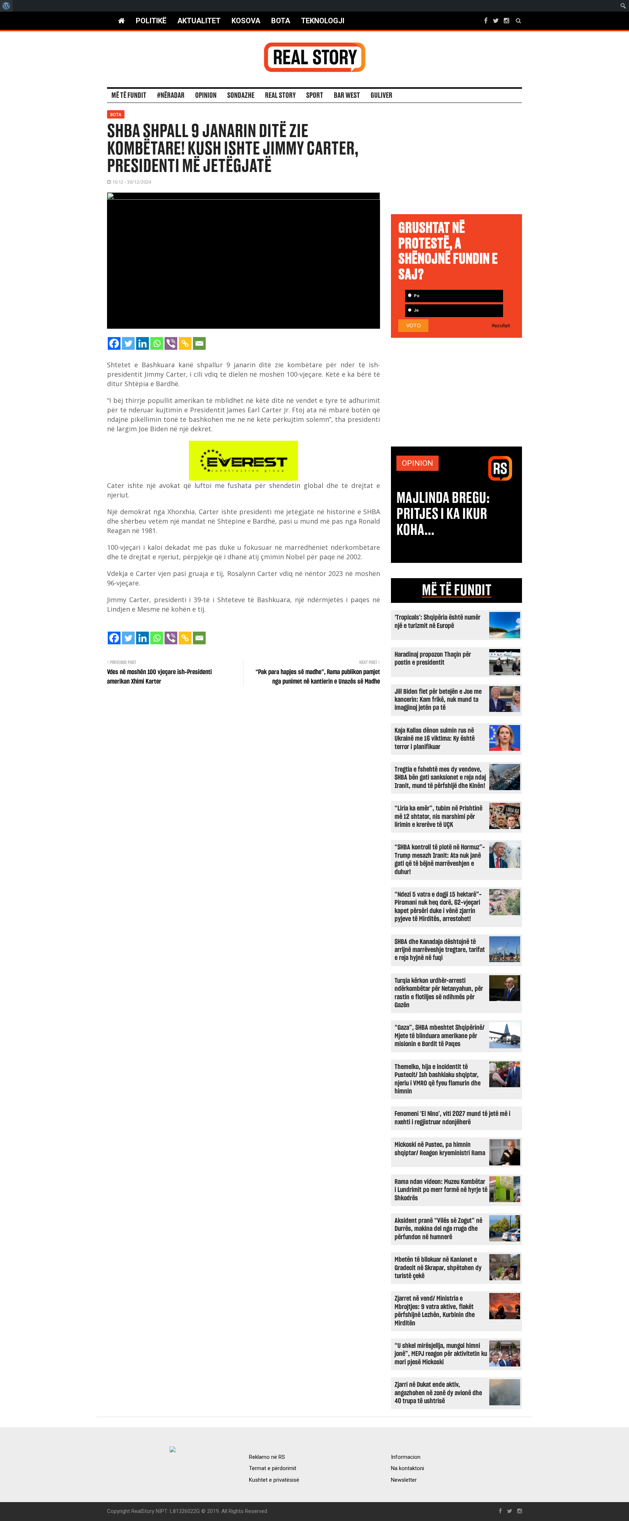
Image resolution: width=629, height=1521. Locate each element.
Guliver (381, 95)
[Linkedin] (142, 343)
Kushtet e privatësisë (274, 1480)
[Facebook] (114, 343)
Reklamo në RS (267, 1457)
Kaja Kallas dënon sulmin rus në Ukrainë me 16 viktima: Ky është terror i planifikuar (435, 739)
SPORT (314, 95)
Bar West (347, 95)
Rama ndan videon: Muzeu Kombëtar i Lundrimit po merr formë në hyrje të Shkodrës (441, 1190)
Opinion (206, 95)
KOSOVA (246, 20)
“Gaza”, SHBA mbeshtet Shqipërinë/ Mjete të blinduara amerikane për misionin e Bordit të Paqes (439, 1036)
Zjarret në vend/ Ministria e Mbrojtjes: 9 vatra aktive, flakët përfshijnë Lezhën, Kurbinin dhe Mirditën (435, 1310)
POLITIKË (151, 20)
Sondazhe (240, 95)
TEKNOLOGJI (322, 20)
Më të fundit (128, 95)
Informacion (405, 1457)
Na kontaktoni (407, 1468)
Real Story (280, 95)
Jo (416, 310)
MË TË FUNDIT (456, 590)
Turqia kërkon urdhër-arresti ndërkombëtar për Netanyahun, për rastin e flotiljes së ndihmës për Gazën (439, 993)
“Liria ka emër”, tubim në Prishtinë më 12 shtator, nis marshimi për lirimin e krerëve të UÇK (438, 816)
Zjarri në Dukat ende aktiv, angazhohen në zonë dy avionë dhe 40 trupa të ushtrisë (438, 1393)
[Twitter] (128, 343)
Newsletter (404, 1480)
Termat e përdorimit (272, 1468)
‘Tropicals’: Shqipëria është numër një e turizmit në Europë (437, 621)
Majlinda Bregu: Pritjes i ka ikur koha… (443, 514)
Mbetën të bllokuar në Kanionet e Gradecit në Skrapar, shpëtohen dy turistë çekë (438, 1268)
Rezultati (501, 325)
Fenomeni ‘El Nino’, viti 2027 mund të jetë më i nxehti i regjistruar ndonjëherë (452, 1117)
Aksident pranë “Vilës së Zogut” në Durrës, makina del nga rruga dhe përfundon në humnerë (438, 1229)
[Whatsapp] (156, 343)
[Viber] (171, 343)
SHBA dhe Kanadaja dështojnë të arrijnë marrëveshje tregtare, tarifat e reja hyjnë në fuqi (440, 950)
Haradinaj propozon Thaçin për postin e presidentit (433, 658)
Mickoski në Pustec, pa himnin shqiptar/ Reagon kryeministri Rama (440, 1148)
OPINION (417, 463)
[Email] (199, 343)
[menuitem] (6, 6)
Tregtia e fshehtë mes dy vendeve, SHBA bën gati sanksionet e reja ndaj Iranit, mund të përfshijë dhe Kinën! (440, 777)
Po (416, 295)
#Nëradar (171, 95)
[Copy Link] (185, 343)
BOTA (280, 20)
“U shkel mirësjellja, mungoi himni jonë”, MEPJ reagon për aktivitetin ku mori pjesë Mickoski (441, 1354)
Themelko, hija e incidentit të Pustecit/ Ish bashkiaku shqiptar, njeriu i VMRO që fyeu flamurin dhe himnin (437, 1079)
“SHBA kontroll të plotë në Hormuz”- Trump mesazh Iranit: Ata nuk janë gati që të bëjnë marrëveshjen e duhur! (440, 859)
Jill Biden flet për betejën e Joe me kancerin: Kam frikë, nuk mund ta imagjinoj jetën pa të (438, 700)
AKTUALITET (199, 20)
